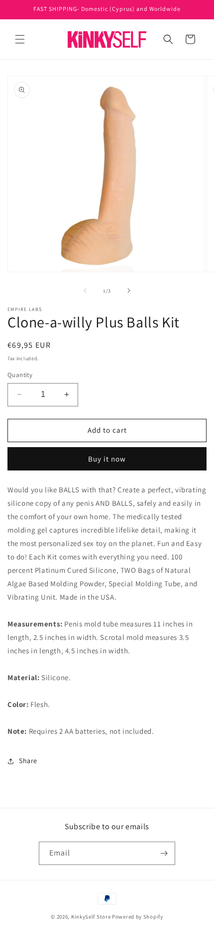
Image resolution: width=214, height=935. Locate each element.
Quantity (19, 375)
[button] (20, 39)
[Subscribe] (164, 853)
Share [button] (28, 760)
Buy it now (107, 459)
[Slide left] (85, 291)
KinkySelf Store (91, 916)
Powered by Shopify (137, 916)
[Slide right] (129, 291)
